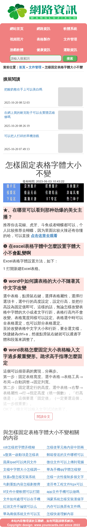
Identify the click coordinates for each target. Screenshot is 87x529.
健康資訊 (43, 49)
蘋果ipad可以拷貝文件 (20, 461)
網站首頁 (16, 28)
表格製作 (43, 39)
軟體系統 (70, 28)
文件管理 (70, 39)
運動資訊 (70, 49)
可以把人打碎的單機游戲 (21, 136)
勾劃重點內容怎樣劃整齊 (21, 484)
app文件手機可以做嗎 (63, 491)
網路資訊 (43, 28)
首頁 (22, 67)
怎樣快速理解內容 (60, 513)
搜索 (70, 58)
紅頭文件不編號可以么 (20, 506)
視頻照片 (16, 39)
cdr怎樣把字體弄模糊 (19, 447)
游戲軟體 (16, 49)
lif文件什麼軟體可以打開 (21, 491)
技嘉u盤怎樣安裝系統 (19, 476)
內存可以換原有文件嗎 (63, 506)
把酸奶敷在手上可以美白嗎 (23, 89)
